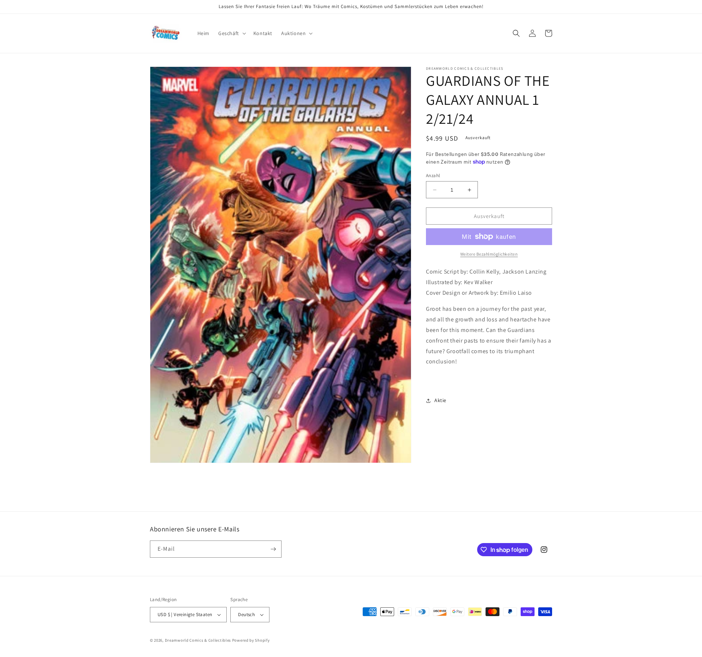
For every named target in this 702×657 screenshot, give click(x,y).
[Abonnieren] (273, 549)
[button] (231, 33)
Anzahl (433, 175)
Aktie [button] (440, 400)
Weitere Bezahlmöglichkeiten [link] (489, 254)
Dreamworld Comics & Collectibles (198, 640)
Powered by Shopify (251, 640)
